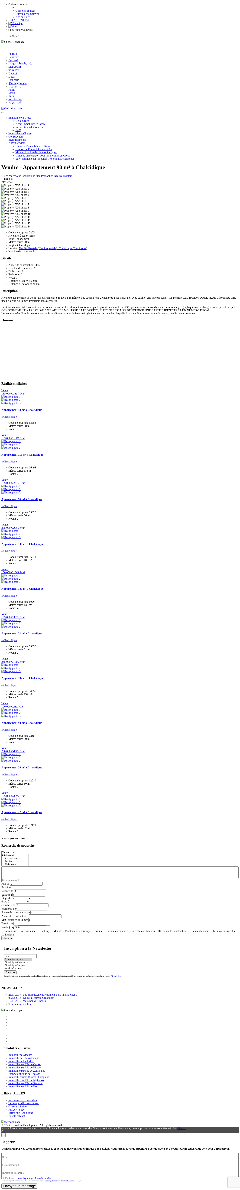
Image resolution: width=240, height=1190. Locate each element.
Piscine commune (116, 931)
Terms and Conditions (20, 1112)
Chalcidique (29, 175)
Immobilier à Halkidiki (21, 1061)
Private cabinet (16, 1115)
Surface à (6, 894)
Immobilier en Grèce (19, 117)
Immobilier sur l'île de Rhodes (25, 1067)
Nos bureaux (22, 16)
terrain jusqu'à (9, 927)
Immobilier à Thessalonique (23, 1058)
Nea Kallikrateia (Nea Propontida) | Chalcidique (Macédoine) (53, 248)
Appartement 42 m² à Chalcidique (21, 812)
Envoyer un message (19, 1186)
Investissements (17, 139)
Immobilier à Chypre (19, 133)
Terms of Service (67, 1181)
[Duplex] (15, 861)
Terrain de (7, 923)
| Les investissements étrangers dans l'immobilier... (42, 994)
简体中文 (14, 70)
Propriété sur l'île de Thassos (24, 1073)
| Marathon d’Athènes (27, 1000)
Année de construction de (15, 912)
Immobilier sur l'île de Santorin (25, 1083)
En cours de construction (172, 931)
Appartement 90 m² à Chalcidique (21, 722)
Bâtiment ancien (200, 931)
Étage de (6, 898)
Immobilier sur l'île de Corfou (24, 1064)
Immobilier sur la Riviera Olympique (28, 1076)
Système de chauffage (78, 931)
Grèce (5, 175)
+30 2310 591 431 (18, 20)
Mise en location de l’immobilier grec (36, 152)
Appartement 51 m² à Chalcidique (21, 633)
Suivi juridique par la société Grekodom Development (45, 158)
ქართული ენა (17, 83)
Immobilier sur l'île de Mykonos (26, 1080)
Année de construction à (14, 916)
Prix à (4, 887)
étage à (5, 901)
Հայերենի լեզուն (20, 63)
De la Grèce (22, 120)
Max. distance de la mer (14, 919)
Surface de (7, 890)
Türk (11, 95)
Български (14, 66)
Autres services (16, 142)
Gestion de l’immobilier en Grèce (33, 149)
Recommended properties (22, 1100)
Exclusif (9, 934)
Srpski (11, 92)
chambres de (8, 905)
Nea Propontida (45, 175)
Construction (15, 136)
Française (13, 79)
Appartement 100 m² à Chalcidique (22, 544)
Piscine (98, 931)
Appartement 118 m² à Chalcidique (22, 454)
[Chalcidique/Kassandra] (18, 962)
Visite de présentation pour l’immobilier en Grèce (42, 155)
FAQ (18, 130)
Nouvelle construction (142, 931)
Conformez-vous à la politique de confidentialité (28, 1178)
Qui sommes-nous (25, 10)
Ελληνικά (13, 57)
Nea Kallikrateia (63, 175)
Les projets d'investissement (23, 1103)
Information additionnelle (29, 127)
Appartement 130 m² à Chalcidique (22, 588)
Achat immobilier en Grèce (30, 123)
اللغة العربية (15, 102)
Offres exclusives (18, 1106)
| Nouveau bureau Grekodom (31, 997)
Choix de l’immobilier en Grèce (33, 146)
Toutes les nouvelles (19, 1004)
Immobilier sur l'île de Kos (23, 1086)
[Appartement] (15, 858)
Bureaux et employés (27, 13)
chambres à (7, 908)
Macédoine (15, 175)
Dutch (11, 76)
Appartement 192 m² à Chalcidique (22, 678)
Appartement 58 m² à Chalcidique (21, 409)
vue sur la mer (28, 931)
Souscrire (10, 972)
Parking (45, 931)
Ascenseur (11, 931)
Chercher (7, 938)
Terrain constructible (224, 931)
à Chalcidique (9, 416)
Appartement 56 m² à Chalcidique (21, 499)
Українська (15, 99)
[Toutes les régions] (18, 959)
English (12, 53)
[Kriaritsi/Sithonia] (18, 968)
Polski (11, 89)
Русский (13, 60)
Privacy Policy (116, 976)
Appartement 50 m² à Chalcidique (21, 767)
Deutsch (13, 73)
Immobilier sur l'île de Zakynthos (26, 1070)
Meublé (57, 931)
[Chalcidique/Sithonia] (18, 965)
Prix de (5, 883)
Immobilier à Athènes (20, 1054)
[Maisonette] (15, 864)
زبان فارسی (15, 86)
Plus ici (181, 1128)
